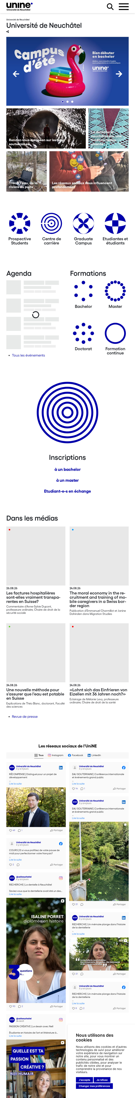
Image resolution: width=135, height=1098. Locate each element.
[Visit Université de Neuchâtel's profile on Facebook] (75, 767)
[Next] (119, 74)
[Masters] (115, 292)
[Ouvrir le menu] (124, 6)
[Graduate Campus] (83, 225)
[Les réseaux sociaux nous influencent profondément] (89, 171)
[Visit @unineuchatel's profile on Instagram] (12, 878)
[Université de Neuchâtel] (19, 7)
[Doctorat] (83, 335)
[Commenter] (81, 904)
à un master (67, 480)
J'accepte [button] (84, 1079)
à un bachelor (67, 469)
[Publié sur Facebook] (124, 768)
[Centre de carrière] (51, 225)
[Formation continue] (115, 335)
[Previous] (16, 74)
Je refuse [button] (102, 1079)
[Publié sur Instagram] (61, 878)
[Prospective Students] (19, 225)
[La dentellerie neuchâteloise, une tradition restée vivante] (108, 128)
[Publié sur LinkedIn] (61, 768)
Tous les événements (28, 355)
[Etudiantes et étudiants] (115, 225)
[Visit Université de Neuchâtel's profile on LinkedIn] (12, 767)
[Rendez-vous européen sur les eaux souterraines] (46, 128)
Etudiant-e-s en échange (67, 491)
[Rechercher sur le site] (110, 6)
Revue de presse (25, 716)
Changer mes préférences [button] (94, 1085)
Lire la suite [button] (15, 783)
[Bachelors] (83, 292)
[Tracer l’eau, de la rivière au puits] (26, 171)
